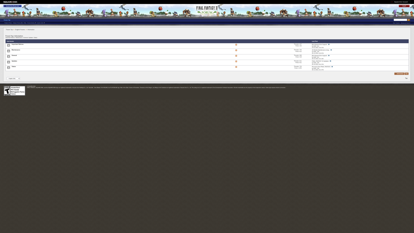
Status (35, 37)
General (25, 37)
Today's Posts (8, 23)
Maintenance (19, 37)
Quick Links (40, 23)
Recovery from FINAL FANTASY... (321, 67)
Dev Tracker (396, 23)
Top (406, 73)
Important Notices (10, 37)
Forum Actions (31, 23)
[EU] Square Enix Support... (320, 44)
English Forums (20, 29)
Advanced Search (405, 23)
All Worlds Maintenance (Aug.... (321, 50)
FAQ (25, 23)
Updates (31, 37)
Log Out (405, 6)
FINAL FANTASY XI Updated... (320, 61)
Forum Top (7, 20)
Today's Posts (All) (18, 23)
